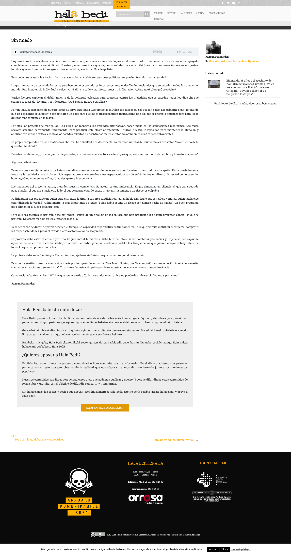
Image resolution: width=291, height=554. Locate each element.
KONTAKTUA (93, 3)
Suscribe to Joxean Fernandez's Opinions (234, 61)
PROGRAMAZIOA (217, 13)
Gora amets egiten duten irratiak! (174, 439)
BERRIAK (158, 13)
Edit (14, 435)
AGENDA (200, 13)
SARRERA (107, 3)
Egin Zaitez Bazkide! (121, 4)
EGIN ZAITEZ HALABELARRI (105, 407)
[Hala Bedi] (82, 16)
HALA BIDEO (186, 13)
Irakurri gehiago (240, 549)
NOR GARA (56, 3)
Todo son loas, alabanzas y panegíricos (39, 439)
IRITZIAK (171, 13)
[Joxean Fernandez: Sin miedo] (16, 52)
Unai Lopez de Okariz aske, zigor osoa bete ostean (245, 103)
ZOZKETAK (159, 19)
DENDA (67, 3)
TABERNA (79, 3)
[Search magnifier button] (147, 14)
